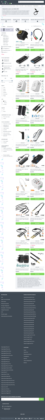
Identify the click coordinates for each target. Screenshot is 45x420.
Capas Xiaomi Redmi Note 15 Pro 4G (7, 382)
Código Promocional (5, 309)
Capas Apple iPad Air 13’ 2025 (6, 367)
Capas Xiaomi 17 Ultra (5, 374)
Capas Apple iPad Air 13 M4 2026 (7, 370)
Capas (25, 350)
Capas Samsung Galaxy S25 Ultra (30, 314)
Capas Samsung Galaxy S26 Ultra (30, 307)
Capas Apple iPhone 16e (5, 349)
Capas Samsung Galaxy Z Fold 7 (29, 301)
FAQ (2, 297)
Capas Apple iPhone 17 (5, 357)
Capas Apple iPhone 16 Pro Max (7, 355)
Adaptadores (35, 5)
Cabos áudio (5, 44)
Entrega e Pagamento (5, 305)
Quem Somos (3, 301)
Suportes (25, 358)
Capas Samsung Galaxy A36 (29, 324)
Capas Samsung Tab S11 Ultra (29, 297)
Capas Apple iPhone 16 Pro (6, 353)
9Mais (2, 54)
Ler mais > (4, 15)
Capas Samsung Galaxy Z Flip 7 (29, 299)
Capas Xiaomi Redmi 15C (5, 376)
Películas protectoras (27, 354)
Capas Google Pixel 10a (28, 337)
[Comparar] (26, 30)
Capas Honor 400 (4, 386)
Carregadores (26, 356)
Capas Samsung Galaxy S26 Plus (29, 305)
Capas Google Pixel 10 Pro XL (29, 341)
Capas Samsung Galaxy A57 (29, 322)
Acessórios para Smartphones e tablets (8, 5)
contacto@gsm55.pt (8, 406)
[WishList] (7, 3)
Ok (41, 399)
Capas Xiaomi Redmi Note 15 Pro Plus (8, 384)
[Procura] (19, 2)
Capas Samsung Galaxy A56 (29, 320)
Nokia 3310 (21, 5)
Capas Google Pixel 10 (28, 339)
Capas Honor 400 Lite (5, 388)
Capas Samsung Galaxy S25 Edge (30, 316)
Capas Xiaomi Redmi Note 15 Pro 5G (7, 380)
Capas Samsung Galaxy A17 (29, 330)
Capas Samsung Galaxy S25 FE (29, 318)
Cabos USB (5, 42)
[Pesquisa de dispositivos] (12, 29)
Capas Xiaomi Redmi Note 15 (6, 378)
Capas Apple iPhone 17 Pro (6, 363)
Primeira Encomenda (5, 303)
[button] (23, 72)
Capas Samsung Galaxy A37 (29, 326)
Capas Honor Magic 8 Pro (6, 393)
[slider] (2, 80)
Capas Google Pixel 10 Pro (28, 343)
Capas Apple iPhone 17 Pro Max (7, 365)
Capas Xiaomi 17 (4, 372)
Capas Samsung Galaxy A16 (29, 332)
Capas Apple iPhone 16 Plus (6, 351)
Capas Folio (26, 352)
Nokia (17, 5)
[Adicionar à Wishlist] (28, 30)
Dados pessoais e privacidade (6, 316)
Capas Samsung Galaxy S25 (29, 309)
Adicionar (22, 49)
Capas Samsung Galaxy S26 (29, 303)
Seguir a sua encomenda (5, 299)
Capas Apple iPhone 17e (5, 359)
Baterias (25, 362)
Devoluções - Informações (6, 307)
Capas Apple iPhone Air (5, 361)
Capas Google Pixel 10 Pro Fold (29, 335)
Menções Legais (4, 314)
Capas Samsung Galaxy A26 (29, 328)
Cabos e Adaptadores (28, 5)
